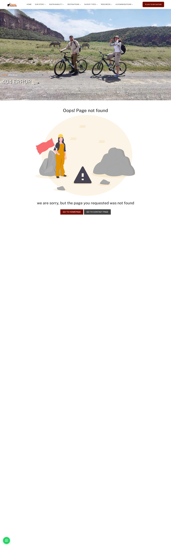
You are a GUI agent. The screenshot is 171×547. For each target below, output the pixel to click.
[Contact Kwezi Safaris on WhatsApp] (6, 540)
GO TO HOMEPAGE (72, 212)
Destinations (73, 4)
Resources (106, 4)
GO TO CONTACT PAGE (97, 212)
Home (29, 4)
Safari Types (90, 4)
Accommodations (123, 4)
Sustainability (55, 4)
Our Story (39, 4)
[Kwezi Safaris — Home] (12, 4)
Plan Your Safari (153, 4)
